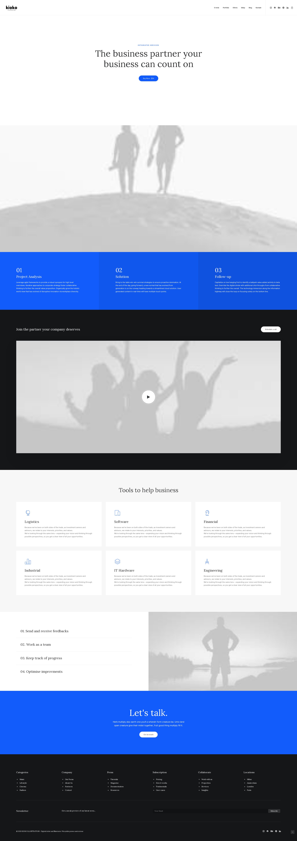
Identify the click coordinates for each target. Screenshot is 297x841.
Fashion (23, 790)
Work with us (207, 779)
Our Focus (69, 779)
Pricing (159, 779)
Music (22, 779)
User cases (160, 790)
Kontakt (258, 8)
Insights (205, 790)
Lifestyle (23, 783)
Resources (115, 790)
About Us (68, 783)
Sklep (243, 8)
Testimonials (161, 786)
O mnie (216, 8)
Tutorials (114, 779)
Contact (68, 790)
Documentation (117, 786)
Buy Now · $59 (148, 78)
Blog (250, 8)
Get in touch (148, 734)
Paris (249, 790)
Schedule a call (270, 329)
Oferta (235, 8)
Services (205, 786)
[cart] (291, 7)
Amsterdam (252, 783)
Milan (249, 779)
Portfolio (226, 8)
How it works (161, 783)
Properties (206, 783)
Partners (69, 786)
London (250, 786)
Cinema (23, 786)
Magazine (115, 783)
